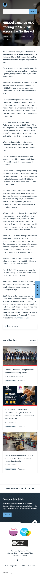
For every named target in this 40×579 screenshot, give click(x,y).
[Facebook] (22, 560)
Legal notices (14, 573)
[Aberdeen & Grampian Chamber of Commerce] (5, 5)
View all (33, 340)
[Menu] (35, 5)
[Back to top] (34, 523)
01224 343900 (29, 566)
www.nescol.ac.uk (21, 318)
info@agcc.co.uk (12, 566)
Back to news (12, 326)
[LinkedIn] (18, 560)
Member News (8, 36)
